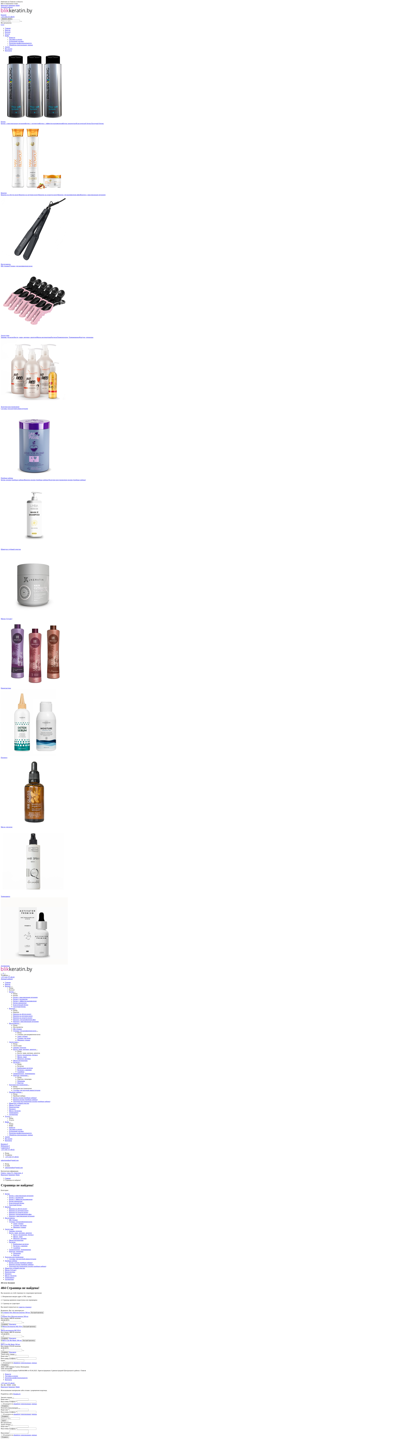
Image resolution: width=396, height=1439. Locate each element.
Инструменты (6, 264)
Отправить (5, 1365)
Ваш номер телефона (9, 1358)
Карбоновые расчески (25, 1068)
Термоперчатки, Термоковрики (68, 337)
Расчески (54, 337)
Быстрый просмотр (37, 1312)
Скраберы (20, 1072)
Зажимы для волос (7, 337)
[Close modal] (15, 1354)
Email (3, 1360)
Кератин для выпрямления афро (69, 195)
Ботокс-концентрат (69, 123)
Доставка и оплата (15, 39)
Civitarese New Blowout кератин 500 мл (14, 1316)
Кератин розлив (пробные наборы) (36, 480)
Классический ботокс (83, 123)
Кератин (4, 193)
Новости (12, 37)
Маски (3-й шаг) (6, 619)
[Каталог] (12, 986)
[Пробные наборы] (22, 1092)
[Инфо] (10, 1122)
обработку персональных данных (25, 1363)
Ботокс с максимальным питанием (13, 123)
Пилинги (4, 757)
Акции (7, 47)
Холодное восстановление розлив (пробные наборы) (67, 480)
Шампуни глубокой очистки (11, 549)
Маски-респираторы (44, 337)
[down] (1, 1322)
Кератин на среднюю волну (28, 195)
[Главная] (19, 971)
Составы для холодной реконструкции (14, 408)
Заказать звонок (7, 19)
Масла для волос (6, 827)
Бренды (7, 30)
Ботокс (3, 122)
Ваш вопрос (5, 1433)
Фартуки (20, 1083)
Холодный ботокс (97, 123)
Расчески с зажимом (24, 1070)
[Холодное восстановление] (28, 1085)
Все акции (8, 49)
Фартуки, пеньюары (86, 337)
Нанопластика (6, 688)
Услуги (7, 34)
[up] (23, 1322)
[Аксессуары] (18, 1042)
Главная (8, 28)
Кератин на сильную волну (48, 195)
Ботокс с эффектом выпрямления (51, 123)
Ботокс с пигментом (32, 123)
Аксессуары (5, 335)
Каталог (8, 32)
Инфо (7, 36)
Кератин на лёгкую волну (10, 195)
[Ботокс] (15, 992)
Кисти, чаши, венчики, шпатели (25, 337)
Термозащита (5, 896)
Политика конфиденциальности (20, 43)
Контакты (8, 50)
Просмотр (12, 1324)
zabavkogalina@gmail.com (14, 1167)
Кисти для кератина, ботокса (27, 1055)
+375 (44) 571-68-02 (8, 977)
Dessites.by (17, 1394)
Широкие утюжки (23, 1040)
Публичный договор (16, 41)
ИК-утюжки (5, 266)
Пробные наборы (7, 478)
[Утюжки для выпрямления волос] (37, 1031)
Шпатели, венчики (24, 1059)
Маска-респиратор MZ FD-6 (11, 1330)
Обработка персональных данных (21, 45)
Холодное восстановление (10, 407)
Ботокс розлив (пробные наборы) (12, 480)
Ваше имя (5, 1356)
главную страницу (25, 1307)
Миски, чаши (22, 1057)
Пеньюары (21, 1081)
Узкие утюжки (22, 1036)
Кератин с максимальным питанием (92, 195)
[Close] (9, 975)
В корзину (5, 1324)
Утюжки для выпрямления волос (21, 266)
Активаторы (5, 966)
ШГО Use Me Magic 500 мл (10, 1344)
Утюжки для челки (24, 1038)
